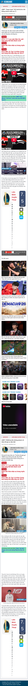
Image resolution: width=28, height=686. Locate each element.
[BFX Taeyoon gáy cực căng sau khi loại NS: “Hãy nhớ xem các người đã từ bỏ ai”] (14, 268)
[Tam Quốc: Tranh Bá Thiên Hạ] (5, 386)
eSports (5, 6)
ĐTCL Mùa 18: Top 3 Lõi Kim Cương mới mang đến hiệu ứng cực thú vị (13, 52)
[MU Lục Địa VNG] (20, 386)
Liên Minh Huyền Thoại (18, 6)
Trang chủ (17, 27)
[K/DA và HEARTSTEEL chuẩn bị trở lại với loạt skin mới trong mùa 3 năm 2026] (14, 368)
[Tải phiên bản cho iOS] (21, 209)
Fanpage (24, 27)
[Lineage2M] (13, 386)
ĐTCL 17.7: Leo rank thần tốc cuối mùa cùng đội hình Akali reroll (12, 39)
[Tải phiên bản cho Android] (21, 213)
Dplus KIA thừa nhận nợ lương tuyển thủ (13, 46)
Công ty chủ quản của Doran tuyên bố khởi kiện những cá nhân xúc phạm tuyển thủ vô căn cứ (13, 297)
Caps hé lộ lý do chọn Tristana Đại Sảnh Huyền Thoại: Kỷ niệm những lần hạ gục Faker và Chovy (14, 358)
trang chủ (22, 206)
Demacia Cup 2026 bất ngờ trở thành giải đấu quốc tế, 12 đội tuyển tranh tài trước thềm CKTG (14, 317)
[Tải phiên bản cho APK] (21, 217)
